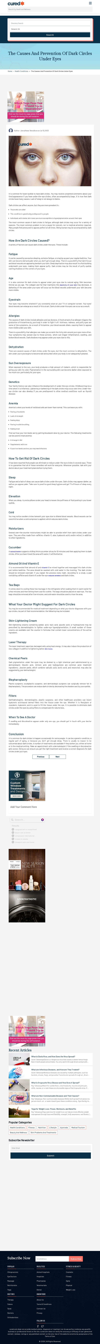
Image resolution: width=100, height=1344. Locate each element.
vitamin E (45, 567)
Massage (10, 1281)
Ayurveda (64, 1127)
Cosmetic (69, 1272)
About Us (40, 1300)
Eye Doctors (12, 1276)
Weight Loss (70, 1290)
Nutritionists (12, 1285)
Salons (10, 1304)
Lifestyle (52, 1127)
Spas (9, 1309)
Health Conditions (21, 71)
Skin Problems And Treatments (43, 1132)
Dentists (10, 1313)
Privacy (39, 1313)
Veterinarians (42, 1285)
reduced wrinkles (54, 575)
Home (10, 71)
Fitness (31, 1127)
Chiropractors (12, 1272)
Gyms (68, 1281)
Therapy (10, 1300)
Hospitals (40, 1276)
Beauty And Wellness (18, 1132)
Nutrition (42, 1127)
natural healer (15, 551)
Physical (69, 1285)
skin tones (48, 649)
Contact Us (41, 1309)
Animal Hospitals (43, 1272)
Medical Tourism (78, 1127)
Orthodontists (12, 1317)
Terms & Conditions (44, 1304)
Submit (50, 1155)
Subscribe (76, 1258)
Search (50, 34)
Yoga (9, 1290)
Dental (39, 1290)
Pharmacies (41, 1281)
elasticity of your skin (68, 285)
